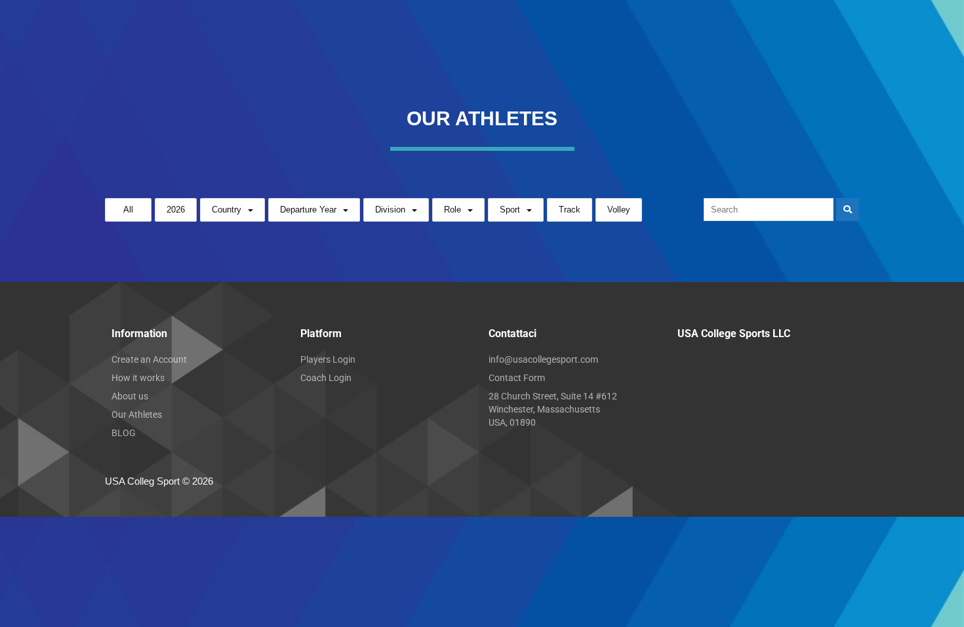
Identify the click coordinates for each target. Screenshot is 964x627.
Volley (618, 209)
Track (569, 209)
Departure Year (308, 209)
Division (390, 209)
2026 (176, 209)
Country (226, 209)
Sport (510, 209)
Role (452, 209)
